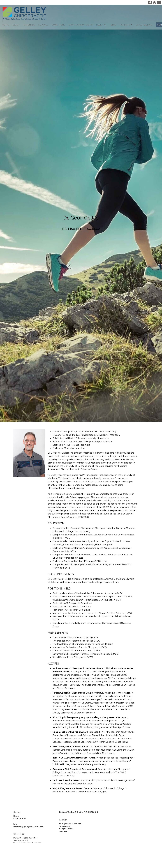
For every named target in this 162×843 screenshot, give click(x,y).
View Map (63, 831)
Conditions (58, 25)
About (15, 25)
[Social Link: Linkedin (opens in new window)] (159, 2)
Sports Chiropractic (81, 25)
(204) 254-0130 (19, 819)
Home (5, 25)
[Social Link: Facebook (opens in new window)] (150, 2)
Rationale (29, 25)
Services (43, 25)
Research (101, 25)
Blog (113, 25)
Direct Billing (144, 25)
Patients (125, 25)
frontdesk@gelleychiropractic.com (28, 827)
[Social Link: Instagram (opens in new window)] (154, 2)
